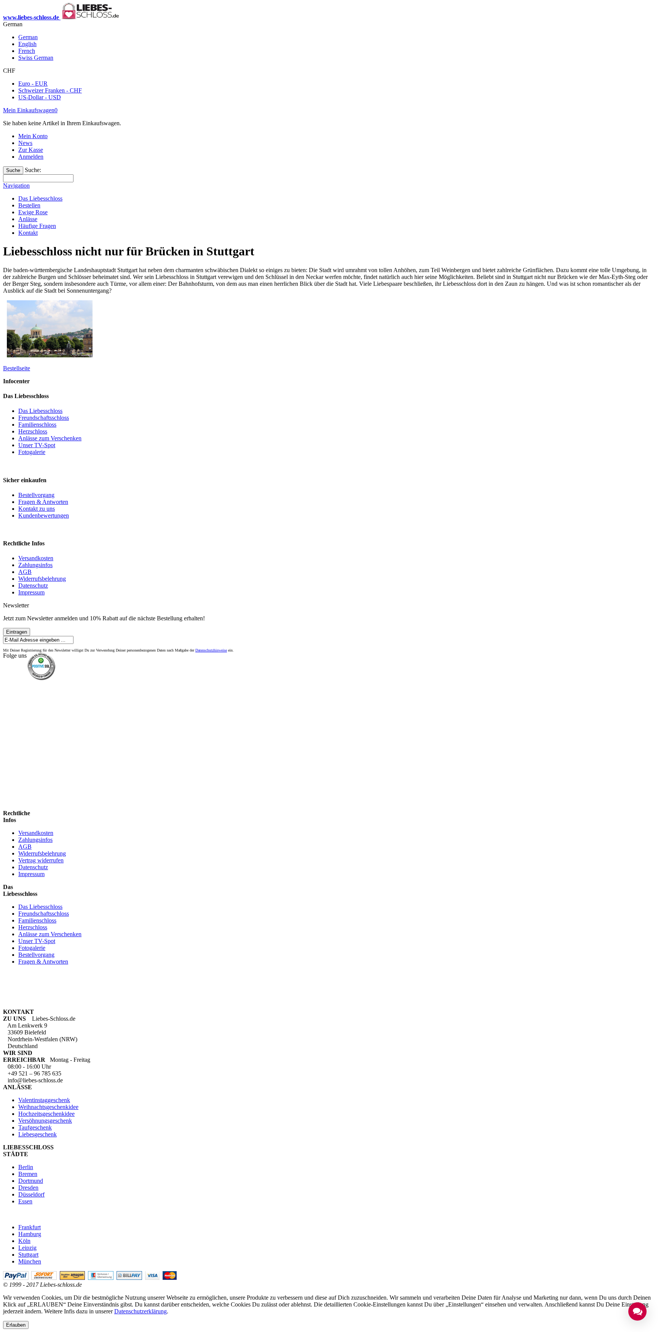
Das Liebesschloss (40, 411)
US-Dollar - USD (39, 97)
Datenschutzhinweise (211, 650)
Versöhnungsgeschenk (45, 1120)
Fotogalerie (31, 452)
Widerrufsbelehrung (42, 578)
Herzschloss (32, 431)
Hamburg (29, 1234)
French (26, 51)
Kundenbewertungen (43, 515)
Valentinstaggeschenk (44, 1100)
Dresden (28, 1187)
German (28, 37)
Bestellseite (16, 368)
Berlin (25, 1167)
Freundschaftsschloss (43, 417)
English (27, 44)
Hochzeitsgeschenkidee (46, 1114)
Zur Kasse (30, 150)
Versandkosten (35, 558)
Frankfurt (29, 1227)
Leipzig (27, 1247)
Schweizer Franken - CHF (50, 90)
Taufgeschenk (35, 1127)
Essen (25, 1201)
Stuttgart (28, 1254)
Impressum (31, 592)
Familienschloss (37, 424)
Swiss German (35, 57)
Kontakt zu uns (36, 508)
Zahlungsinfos (35, 565)
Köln (24, 1241)
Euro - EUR (33, 83)
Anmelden (30, 156)
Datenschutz (33, 585)
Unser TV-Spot (36, 445)
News (25, 143)
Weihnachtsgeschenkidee (48, 1107)
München (29, 1261)
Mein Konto (33, 136)
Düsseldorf (31, 1194)
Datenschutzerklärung (140, 1311)
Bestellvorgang (36, 495)
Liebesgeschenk (37, 1134)
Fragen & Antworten (43, 502)
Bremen (27, 1174)
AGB (25, 572)
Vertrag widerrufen (41, 860)
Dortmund (30, 1180)
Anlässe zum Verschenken (49, 438)
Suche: (33, 170)
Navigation (16, 185)
